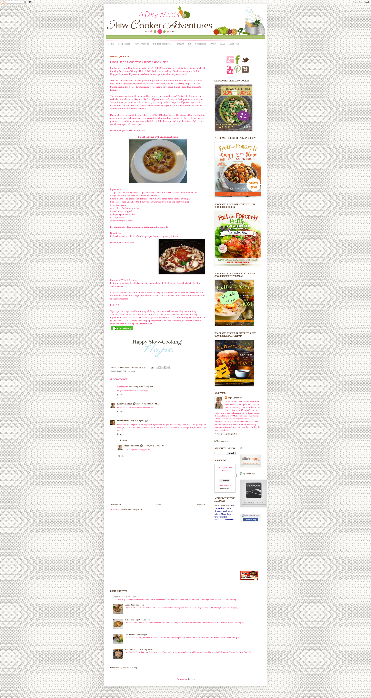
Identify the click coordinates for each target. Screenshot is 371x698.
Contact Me (200, 43)
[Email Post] (152, 367)
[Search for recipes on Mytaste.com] (221, 441)
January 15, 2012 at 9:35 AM (148, 404)
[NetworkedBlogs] (250, 515)
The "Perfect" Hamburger (136, 634)
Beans (119, 371)
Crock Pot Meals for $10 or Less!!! (127, 597)
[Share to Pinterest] (168, 367)
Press (213, 43)
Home (111, 43)
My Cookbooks (142, 43)
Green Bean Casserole (134, 605)
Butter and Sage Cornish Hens (138, 620)
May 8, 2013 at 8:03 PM (154, 445)
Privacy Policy (116, 667)
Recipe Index (124, 43)
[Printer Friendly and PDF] (122, 330)
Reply (119, 395)
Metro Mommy (223, 505)
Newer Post (116, 504)
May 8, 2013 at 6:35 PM (140, 420)
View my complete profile (225, 434)
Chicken (126, 371)
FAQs (222, 43)
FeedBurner (225, 488)
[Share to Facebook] (165, 367)
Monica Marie (123, 420)
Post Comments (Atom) (132, 509)
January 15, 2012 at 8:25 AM (141, 386)
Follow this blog (250, 520)
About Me (234, 43)
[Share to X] (162, 367)
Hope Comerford (126, 367)
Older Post (200, 504)
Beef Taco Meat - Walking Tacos (139, 649)
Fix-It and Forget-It (162, 43)
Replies (123, 440)
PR (189, 43)
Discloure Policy (130, 667)
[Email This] (157, 367)
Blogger (191, 679)
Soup (133, 371)
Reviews (180, 43)
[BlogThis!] (159, 367)
